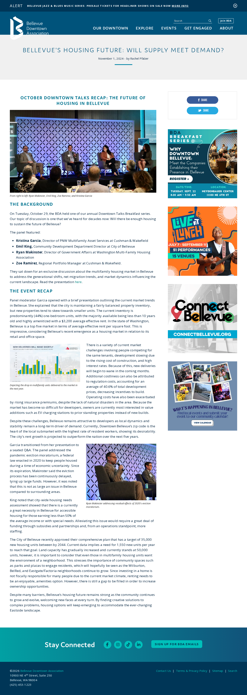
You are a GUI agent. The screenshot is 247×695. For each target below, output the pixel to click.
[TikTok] (128, 645)
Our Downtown (110, 28)
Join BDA (226, 20)
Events (169, 28)
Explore (145, 28)
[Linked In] (139, 645)
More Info (180, 6)
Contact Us (163, 671)
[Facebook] (107, 645)
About (227, 28)
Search (232, 671)
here (78, 282)
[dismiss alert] (235, 5)
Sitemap (217, 671)
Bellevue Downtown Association (41, 671)
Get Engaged (198, 28)
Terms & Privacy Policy (191, 671)
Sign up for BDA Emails (177, 644)
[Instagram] (118, 645)
